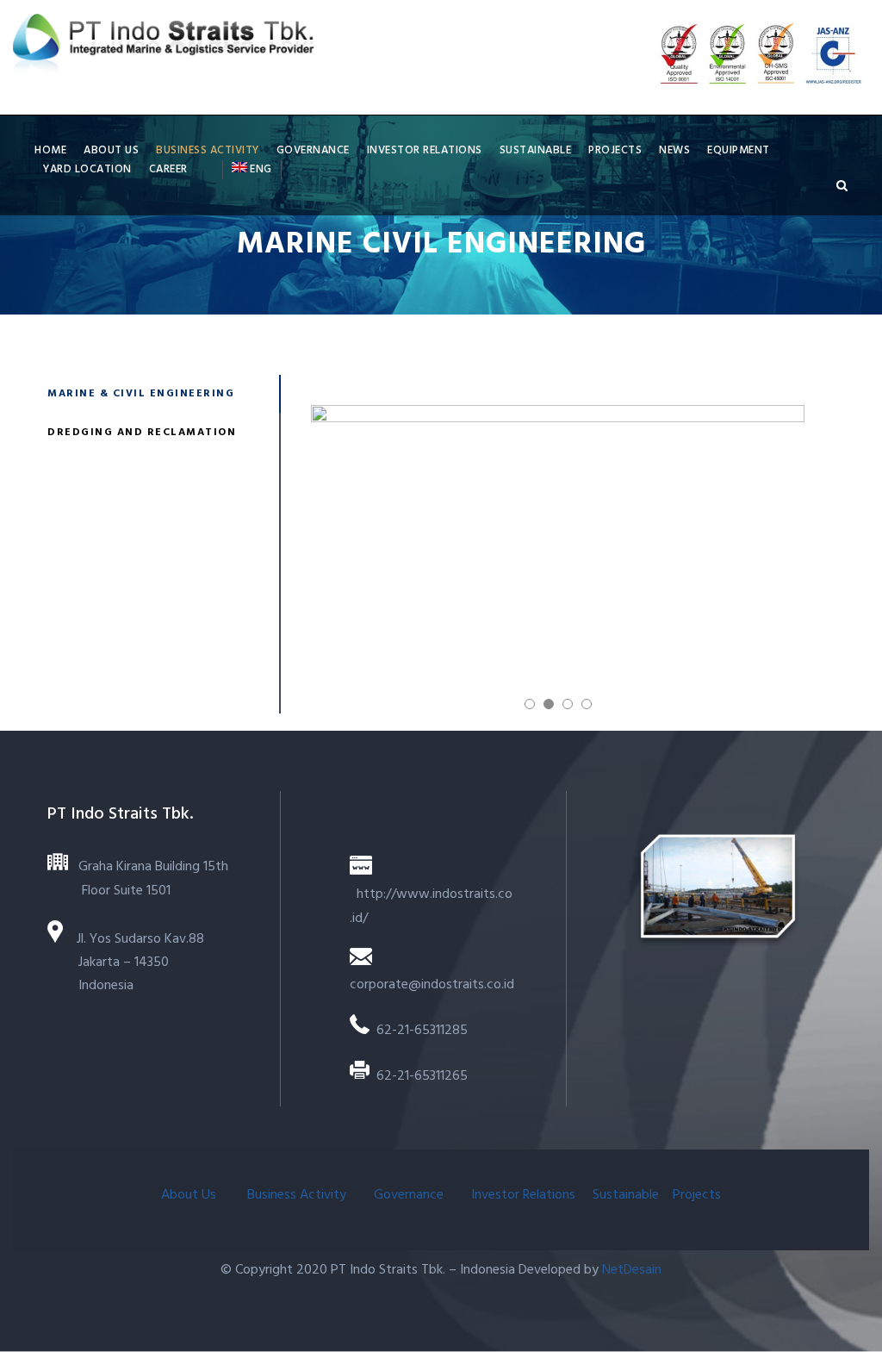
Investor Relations (424, 150)
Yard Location (87, 169)
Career (168, 169)
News (674, 150)
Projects (615, 150)
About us (111, 150)
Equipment (738, 150)
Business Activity (207, 150)
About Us (190, 1195)
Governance (313, 150)
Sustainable (536, 150)
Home (50, 150)
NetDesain (632, 1270)
